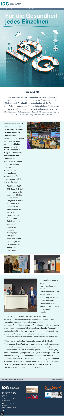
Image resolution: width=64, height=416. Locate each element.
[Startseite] (10, 3)
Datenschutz (12, 379)
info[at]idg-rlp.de (11, 408)
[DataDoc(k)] (53, 388)
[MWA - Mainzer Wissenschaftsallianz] (32, 397)
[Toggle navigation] (61, 4)
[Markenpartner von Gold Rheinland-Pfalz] (32, 389)
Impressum (5, 379)
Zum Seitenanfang (57, 379)
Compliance (20, 379)
